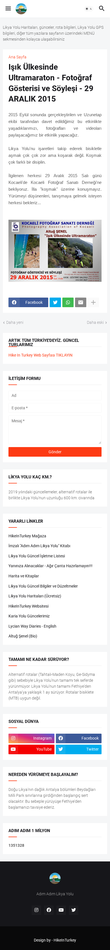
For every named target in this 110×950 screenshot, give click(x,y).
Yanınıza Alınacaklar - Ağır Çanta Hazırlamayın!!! (50, 566)
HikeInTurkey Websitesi (28, 606)
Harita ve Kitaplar (23, 576)
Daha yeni (14, 322)
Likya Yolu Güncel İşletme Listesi (36, 556)
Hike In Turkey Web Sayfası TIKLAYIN (40, 355)
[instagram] (36, 910)
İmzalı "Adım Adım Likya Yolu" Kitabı (39, 546)
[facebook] (49, 910)
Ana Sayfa (17, 57)
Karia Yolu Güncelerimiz (29, 616)
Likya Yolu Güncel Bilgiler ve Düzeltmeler (43, 586)
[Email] (80, 302)
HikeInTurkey (65, 940)
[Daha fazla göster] (93, 302)
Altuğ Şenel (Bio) (22, 636)
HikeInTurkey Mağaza (27, 536)
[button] (8, 9)
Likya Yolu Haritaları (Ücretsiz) (34, 596)
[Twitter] (55, 302)
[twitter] (73, 910)
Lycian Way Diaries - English (32, 626)
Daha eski (95, 322)
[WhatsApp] (68, 302)
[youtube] (61, 910)
